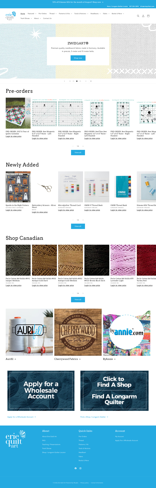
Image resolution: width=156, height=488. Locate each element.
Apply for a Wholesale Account (20, 417)
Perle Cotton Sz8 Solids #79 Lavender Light (122, 280)
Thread (81, 440)
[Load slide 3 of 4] (77, 81)
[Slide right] (83, 146)
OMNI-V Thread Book (93, 205)
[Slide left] (72, 146)
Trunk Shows (47, 448)
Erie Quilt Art (62, 483)
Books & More (84, 460)
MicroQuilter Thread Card (69, 205)
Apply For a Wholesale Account (126, 440)
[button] (31, 13)
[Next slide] (85, 81)
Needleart (82, 452)
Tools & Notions (84, 448)
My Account (119, 436)
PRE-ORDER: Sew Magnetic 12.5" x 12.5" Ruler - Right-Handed (69, 134)
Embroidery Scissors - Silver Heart (44, 206)
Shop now (78, 58)
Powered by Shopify (72, 483)
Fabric (81, 456)
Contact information (97, 483)
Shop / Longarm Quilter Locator (54, 452)
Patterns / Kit (83, 444)
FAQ (43, 440)
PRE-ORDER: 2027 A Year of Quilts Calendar (17, 133)
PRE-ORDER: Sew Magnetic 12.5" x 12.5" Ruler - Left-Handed (43, 134)
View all (78, 152)
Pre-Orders (83, 436)
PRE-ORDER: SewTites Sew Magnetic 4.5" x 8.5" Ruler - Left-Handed (95, 134)
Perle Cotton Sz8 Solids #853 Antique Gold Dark (44, 280)
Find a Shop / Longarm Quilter (93, 417)
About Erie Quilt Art (49, 436)
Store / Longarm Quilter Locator (117, 6)
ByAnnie (108, 359)
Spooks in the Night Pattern (17, 205)
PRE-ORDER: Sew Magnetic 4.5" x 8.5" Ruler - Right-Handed (122, 134)
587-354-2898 (134, 6)
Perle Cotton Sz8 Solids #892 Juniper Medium (18, 280)
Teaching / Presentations (51, 444)
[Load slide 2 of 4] (73, 81)
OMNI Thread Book (119, 205)
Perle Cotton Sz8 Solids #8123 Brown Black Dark (94, 280)
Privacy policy (85, 483)
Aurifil (9, 359)
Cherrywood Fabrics (66, 359)
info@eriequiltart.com (147, 6)
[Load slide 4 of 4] (80, 81)
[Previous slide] (64, 81)
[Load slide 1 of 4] (70, 81)
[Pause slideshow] (91, 81)
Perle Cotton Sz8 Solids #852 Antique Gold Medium (70, 280)
